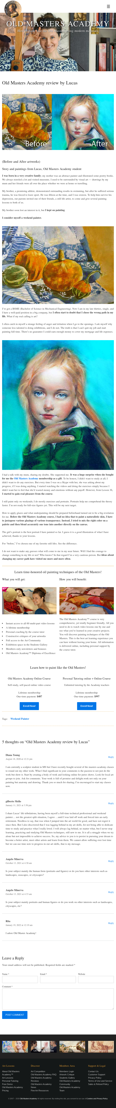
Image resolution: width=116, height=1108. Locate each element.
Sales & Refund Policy (98, 1084)
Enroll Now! (29, 706)
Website (81, 973)
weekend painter (19, 719)
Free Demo (7, 1084)
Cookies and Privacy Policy (97, 1099)
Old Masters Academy (26, 478)
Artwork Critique (66, 1074)
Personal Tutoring (10, 1081)
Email (43, 973)
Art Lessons (7, 1078)
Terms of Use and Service (100, 1081)
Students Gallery (67, 1078)
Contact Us (93, 1071)
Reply (111, 756)
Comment (7, 986)
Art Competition (38, 1071)
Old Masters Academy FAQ (43, 1074)
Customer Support (96, 1074)
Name (5, 973)
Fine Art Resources (40, 1090)
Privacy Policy (94, 1078)
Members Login (66, 1071)
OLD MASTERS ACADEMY (58, 23)
